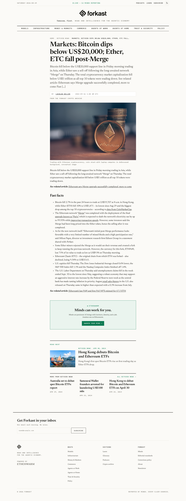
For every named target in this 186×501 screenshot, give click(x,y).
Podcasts (140, 3)
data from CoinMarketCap (119, 209)
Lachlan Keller (63, 94)
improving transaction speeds (84, 220)
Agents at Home (121, 28)
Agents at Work (99, 28)
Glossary (106, 456)
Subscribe (158, 3)
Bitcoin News (63, 38)
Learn (149, 3)
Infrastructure (41, 28)
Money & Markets (63, 28)
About (140, 464)
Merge (81, 213)
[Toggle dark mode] (167, 3)
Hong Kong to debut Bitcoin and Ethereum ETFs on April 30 (122, 384)
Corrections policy (144, 460)
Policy (161, 28)
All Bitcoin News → (126, 377)
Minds (140, 451)
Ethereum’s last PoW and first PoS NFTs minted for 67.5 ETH (97, 291)
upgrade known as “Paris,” (67, 217)
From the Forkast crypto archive (66, 98)
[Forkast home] (93, 13)
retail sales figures (110, 281)
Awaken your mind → (93, 323)
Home (52, 38)
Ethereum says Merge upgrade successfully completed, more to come (100, 187)
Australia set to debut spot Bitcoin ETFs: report (62, 384)
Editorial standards (145, 456)
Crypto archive (108, 464)
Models (24, 28)
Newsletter (142, 468)
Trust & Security (143, 28)
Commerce (82, 28)
